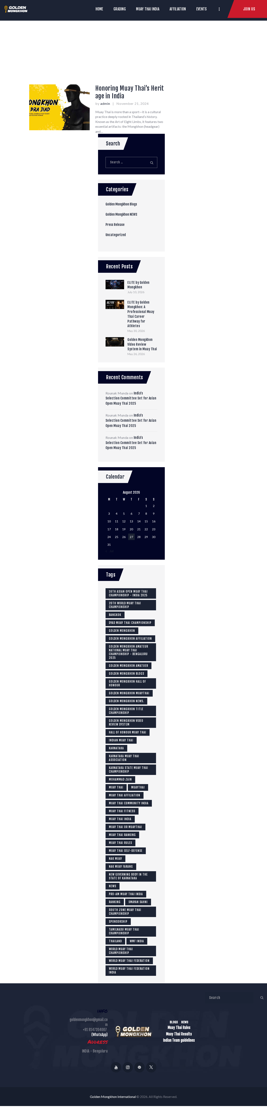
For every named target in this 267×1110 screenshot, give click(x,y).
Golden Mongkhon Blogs (121, 204)
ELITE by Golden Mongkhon (138, 284)
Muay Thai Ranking (122, 835)
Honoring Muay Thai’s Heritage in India (129, 92)
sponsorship (118, 921)
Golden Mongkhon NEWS (121, 214)
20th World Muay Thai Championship (125, 605)
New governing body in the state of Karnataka (128, 876)
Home (106, 57)
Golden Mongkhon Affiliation (130, 638)
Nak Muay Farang (121, 866)
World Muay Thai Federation (129, 960)
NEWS (184, 1022)
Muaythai (138, 787)
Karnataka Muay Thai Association (124, 758)
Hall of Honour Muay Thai (127, 732)
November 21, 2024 (132, 103)
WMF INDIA (137, 941)
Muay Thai (116, 787)
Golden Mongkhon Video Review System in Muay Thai (142, 344)
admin (105, 103)
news (112, 886)
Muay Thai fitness (122, 811)
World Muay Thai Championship (121, 951)
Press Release (115, 225)
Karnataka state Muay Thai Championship (128, 769)
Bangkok (115, 615)
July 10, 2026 (135, 292)
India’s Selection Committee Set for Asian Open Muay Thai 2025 (131, 398)
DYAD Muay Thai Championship (130, 622)
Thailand (115, 941)
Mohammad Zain (120, 779)
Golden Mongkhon (122, 630)
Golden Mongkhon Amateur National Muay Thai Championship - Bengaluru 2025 (128, 652)
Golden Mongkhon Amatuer (128, 665)
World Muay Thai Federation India (129, 970)
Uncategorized (116, 235)
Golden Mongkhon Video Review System (126, 722)
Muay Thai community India (129, 803)
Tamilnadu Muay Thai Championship (124, 931)
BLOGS (174, 1022)
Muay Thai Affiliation (124, 795)
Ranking (115, 902)
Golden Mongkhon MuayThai (129, 693)
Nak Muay (115, 858)
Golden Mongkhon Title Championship (126, 711)
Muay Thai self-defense (125, 850)
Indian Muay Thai (121, 740)
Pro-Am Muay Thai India (126, 894)
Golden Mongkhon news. (126, 701)
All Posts (124, 57)
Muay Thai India (120, 819)
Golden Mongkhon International (113, 1097)
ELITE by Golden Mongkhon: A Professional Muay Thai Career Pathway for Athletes (140, 314)
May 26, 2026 (136, 354)
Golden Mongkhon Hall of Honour (127, 683)
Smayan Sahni (138, 902)
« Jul (110, 551)
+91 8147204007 (95, 1029)
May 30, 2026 (136, 331)
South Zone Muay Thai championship (125, 911)
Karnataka (116, 748)
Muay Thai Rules (120, 843)
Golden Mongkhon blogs (126, 673)
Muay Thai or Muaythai (125, 827)
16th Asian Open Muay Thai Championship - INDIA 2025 (128, 593)
